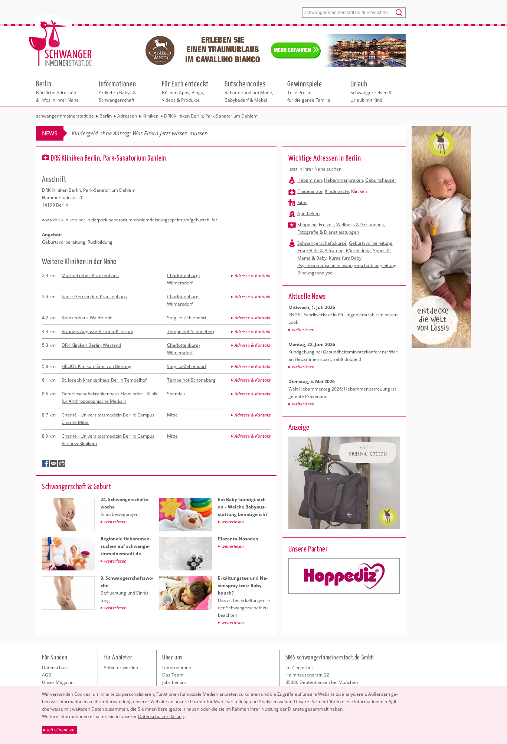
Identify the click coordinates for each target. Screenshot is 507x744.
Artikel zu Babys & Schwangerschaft (117, 91)
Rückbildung (358, 250)
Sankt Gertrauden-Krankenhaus (94, 296)
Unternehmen (176, 667)
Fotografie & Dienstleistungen (328, 232)
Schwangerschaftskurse (322, 243)
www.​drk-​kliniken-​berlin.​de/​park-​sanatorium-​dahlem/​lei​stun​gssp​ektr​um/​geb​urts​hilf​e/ (129, 220)
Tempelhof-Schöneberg (191, 331)
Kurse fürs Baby (345, 258)
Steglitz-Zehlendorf (186, 318)
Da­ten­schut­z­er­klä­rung (161, 716)
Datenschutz (55, 667)
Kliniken (359, 191)
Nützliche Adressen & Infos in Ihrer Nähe (57, 91)
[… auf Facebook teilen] (45, 463)
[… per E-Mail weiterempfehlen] (54, 463)
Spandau (176, 394)
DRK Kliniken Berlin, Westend (91, 345)
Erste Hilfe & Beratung (320, 250)
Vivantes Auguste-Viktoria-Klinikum (97, 331)
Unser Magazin (57, 682)
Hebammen (309, 180)
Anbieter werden (121, 667)
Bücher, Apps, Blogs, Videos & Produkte (185, 91)
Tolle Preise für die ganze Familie (308, 91)
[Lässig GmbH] (344, 576)
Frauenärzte (310, 191)
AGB (46, 675)
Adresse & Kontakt (253, 275)
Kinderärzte (337, 191)
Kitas (302, 202)
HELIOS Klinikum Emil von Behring (96, 366)
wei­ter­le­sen (303, 329)
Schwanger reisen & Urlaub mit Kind (371, 91)
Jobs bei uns (174, 682)
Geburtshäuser (380, 180)
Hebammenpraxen (343, 180)
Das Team (172, 675)
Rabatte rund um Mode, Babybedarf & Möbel (249, 91)
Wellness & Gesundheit (360, 224)
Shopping (307, 224)
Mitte (172, 415)
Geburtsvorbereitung (370, 243)
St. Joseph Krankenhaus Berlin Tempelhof (104, 380)
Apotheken (308, 213)
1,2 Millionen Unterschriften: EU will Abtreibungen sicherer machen (154, 133)
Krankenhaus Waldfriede (87, 318)
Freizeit (326, 224)
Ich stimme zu (61, 730)
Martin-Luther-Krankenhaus (90, 275)
